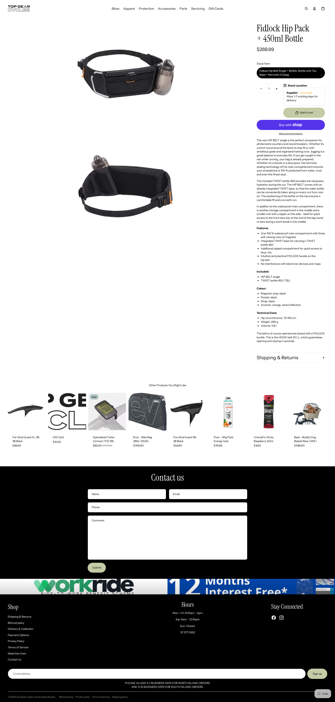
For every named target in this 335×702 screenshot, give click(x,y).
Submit (96, 567)
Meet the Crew (17, 653)
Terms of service (101, 696)
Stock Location (297, 85)
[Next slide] (43, 412)
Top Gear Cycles (24, 696)
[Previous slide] (11, 412)
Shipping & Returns (277, 357)
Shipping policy (120, 696)
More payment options (291, 133)
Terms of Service (18, 647)
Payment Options (18, 635)
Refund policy (16, 623)
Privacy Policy (16, 641)
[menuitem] (115, 8)
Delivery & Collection (20, 629)
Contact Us (14, 659)
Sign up (317, 673)
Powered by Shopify (44, 696)
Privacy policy (83, 696)
